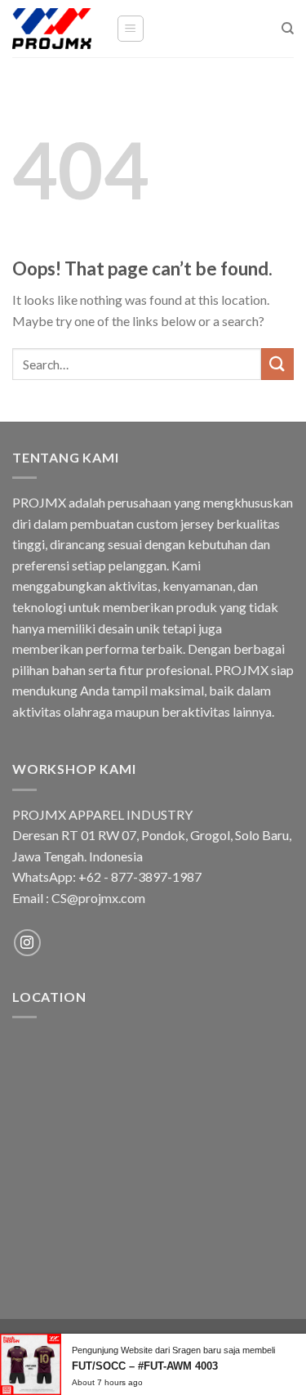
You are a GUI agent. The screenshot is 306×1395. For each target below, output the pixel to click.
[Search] (288, 28)
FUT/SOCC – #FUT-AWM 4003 (145, 1366)
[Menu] (131, 29)
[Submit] (277, 364)
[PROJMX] (51, 28)
